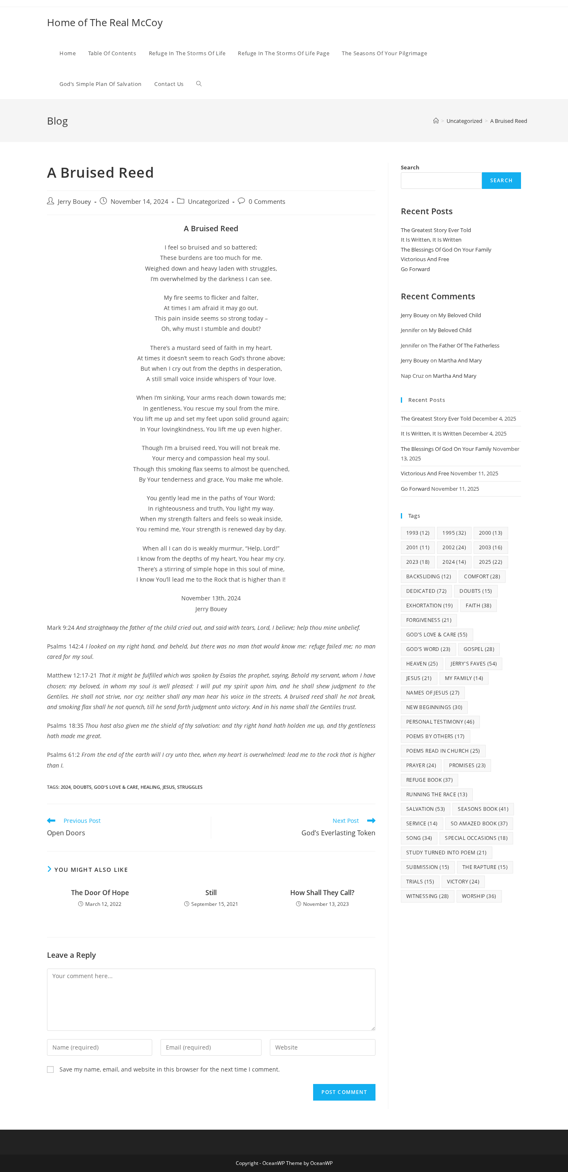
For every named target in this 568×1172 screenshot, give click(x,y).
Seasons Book (483, 808)
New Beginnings (434, 707)
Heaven (422, 663)
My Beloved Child (459, 315)
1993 (418, 532)
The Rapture (485, 867)
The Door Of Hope (100, 892)
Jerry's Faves (474, 663)
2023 (418, 561)
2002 (454, 547)
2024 (66, 787)
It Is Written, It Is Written (431, 239)
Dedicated (426, 591)
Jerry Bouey (74, 202)
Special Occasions (476, 838)
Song (419, 838)
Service (422, 823)
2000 (491, 532)
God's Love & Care (116, 787)
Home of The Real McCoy (105, 22)
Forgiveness (429, 620)
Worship (479, 896)
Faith (478, 605)
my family (464, 678)
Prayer (421, 765)
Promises (467, 765)
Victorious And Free (425, 259)
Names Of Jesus (433, 692)
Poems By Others (435, 736)
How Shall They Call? (322, 892)
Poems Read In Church (443, 750)
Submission (427, 867)
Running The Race (436, 794)
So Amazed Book (479, 823)
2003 (491, 547)
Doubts (82, 787)
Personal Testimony (440, 721)
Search (410, 167)
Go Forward (415, 269)
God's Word (428, 649)
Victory (463, 881)
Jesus (169, 787)
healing (150, 787)
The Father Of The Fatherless (464, 345)
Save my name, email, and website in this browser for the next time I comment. (169, 1069)
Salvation (425, 808)
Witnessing (427, 896)
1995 (454, 532)
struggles (190, 787)
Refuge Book (429, 779)
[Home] (436, 121)
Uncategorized (208, 202)
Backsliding (428, 576)
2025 (491, 561)
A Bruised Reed (508, 121)
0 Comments (267, 202)
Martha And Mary (460, 360)
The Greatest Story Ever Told (436, 230)
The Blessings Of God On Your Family (446, 249)
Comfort (482, 576)
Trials (420, 881)
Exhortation (429, 605)
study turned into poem (446, 852)
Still (211, 892)
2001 (418, 547)
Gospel (479, 649)
